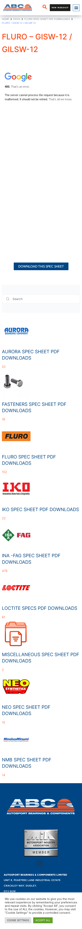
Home (5, 19)
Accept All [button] (42, 920)
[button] (76, 7)
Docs (16, 19)
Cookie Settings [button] (18, 920)
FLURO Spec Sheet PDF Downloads (47, 19)
